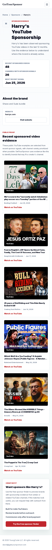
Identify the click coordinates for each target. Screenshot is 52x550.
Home (5, 15)
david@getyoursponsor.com (14, 545)
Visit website (26, 120)
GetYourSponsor (12, 4)
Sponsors (15, 15)
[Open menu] (46, 4)
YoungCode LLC (16, 540)
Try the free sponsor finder (26, 524)
